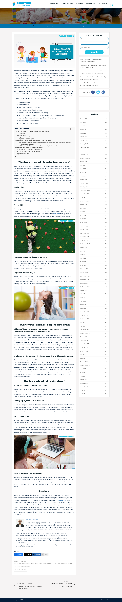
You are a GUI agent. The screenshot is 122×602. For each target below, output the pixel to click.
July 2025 (82, 165)
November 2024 (84, 194)
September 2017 (85, 351)
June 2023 (83, 254)
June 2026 (83, 126)
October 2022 (84, 283)
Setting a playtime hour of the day (29, 151)
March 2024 (83, 222)
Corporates (90, 4)
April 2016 (82, 376)
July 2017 (82, 355)
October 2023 (84, 240)
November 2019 (84, 312)
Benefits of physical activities (24, 563)
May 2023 (83, 258)
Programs (54, 4)
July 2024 (83, 208)
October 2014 (84, 390)
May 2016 (82, 372)
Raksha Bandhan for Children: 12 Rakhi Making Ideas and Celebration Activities (93, 78)
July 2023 (82, 251)
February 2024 (84, 226)
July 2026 (83, 122)
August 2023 (83, 247)
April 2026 (83, 133)
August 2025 (83, 162)
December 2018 (84, 329)
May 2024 (83, 215)
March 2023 (83, 265)
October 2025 (84, 154)
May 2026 (83, 129)
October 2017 (84, 347)
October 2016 (84, 362)
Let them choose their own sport (29, 155)
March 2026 (83, 137)
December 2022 (84, 276)
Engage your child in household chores (30, 149)
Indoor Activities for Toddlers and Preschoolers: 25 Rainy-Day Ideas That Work (93, 84)
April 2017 (82, 358)
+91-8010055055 (103, 4)
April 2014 (82, 394)
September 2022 (85, 287)
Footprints (17, 600)
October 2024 (84, 197)
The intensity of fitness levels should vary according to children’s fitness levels (42, 146)
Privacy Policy (105, 600)
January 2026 (84, 144)
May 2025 (83, 172)
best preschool (61, 500)
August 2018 (83, 337)
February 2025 (84, 183)
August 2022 (83, 290)
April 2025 (83, 176)
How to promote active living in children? (29, 148)
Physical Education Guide (23, 566)
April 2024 (83, 219)
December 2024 (85, 190)
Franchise (79, 4)
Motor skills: (22, 135)
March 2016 (83, 380)
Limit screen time (24, 153)
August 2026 (83, 119)
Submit (94, 52)
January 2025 (84, 187)
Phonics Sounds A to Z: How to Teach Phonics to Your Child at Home (93, 66)
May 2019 (82, 326)
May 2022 (83, 301)
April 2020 (83, 308)
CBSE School (38, 563)
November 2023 (84, 237)
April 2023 (83, 262)
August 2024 (83, 204)
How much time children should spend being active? (33, 141)
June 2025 (83, 169)
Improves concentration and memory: (30, 137)
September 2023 (85, 244)
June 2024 (83, 212)
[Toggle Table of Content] (71, 129)
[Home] (33, 26)
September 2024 (85, 201)
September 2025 (85, 158)
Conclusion (20, 157)
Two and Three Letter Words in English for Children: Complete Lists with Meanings (92, 72)
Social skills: (22, 133)
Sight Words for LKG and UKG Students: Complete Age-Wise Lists (91, 60)
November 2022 (84, 279)
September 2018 (85, 333)
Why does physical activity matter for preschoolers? (33, 131)
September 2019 (85, 319)
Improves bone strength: (26, 139)
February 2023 (84, 269)
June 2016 (83, 369)
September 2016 (85, 365)
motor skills (56, 214)
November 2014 (84, 387)
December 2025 (84, 147)
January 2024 (84, 229)
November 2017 (84, 344)
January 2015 (84, 383)
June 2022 (83, 297)
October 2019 (84, 315)
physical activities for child (52, 563)
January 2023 (84, 272)
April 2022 (83, 304)
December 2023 (84, 233)
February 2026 (84, 140)
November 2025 (84, 151)
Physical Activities (20, 570)
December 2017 (84, 340)
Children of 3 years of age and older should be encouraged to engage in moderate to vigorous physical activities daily (46, 143)
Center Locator (67, 4)
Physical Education (67, 563)
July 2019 (82, 322)
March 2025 (83, 179)
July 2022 (82, 294)
